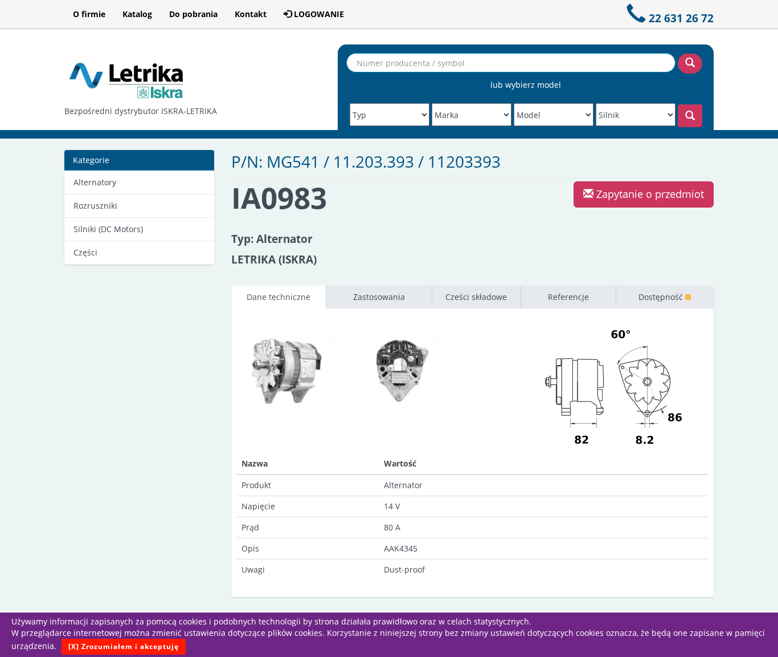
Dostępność (661, 296)
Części (85, 252)
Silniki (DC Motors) (108, 229)
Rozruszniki (95, 205)
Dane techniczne (278, 296)
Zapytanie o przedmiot (648, 194)
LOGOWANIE (318, 14)
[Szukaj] (690, 64)
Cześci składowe (476, 296)
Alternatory (94, 182)
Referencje (568, 296)
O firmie (89, 14)
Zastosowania (379, 296)
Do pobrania (193, 14)
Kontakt (251, 14)
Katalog (137, 14)
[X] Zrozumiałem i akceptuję (123, 646)
